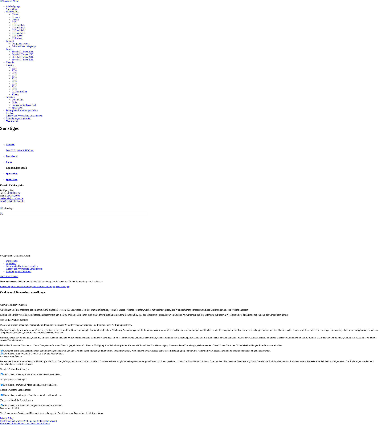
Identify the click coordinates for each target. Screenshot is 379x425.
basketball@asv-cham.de (11, 198)
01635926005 (13, 195)
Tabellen (10, 144)
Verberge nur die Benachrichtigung (40, 286)
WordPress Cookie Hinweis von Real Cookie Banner (25, 423)
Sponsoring (11, 173)
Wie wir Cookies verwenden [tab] (13, 304)
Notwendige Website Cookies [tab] (14, 320)
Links (9, 162)
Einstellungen (63, 286)
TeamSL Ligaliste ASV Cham (20, 150)
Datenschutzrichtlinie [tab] (10, 408)
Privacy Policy (7, 418)
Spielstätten (11, 179)
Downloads (11, 156)
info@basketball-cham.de (12, 201)
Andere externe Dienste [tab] (11, 356)
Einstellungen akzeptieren (12, 286)
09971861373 (14, 193)
